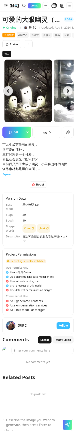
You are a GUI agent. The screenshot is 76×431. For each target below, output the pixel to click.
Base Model (10, 207)
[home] (14, 5)
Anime (22, 35)
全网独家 (9, 35)
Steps (9, 215)
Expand (7, 174)
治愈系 (46, 35)
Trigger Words (11, 228)
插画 (57, 35)
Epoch (10, 220)
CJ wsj (27, 228)
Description (13, 236)
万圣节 (35, 35)
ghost (42, 228)
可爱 (66, 35)
